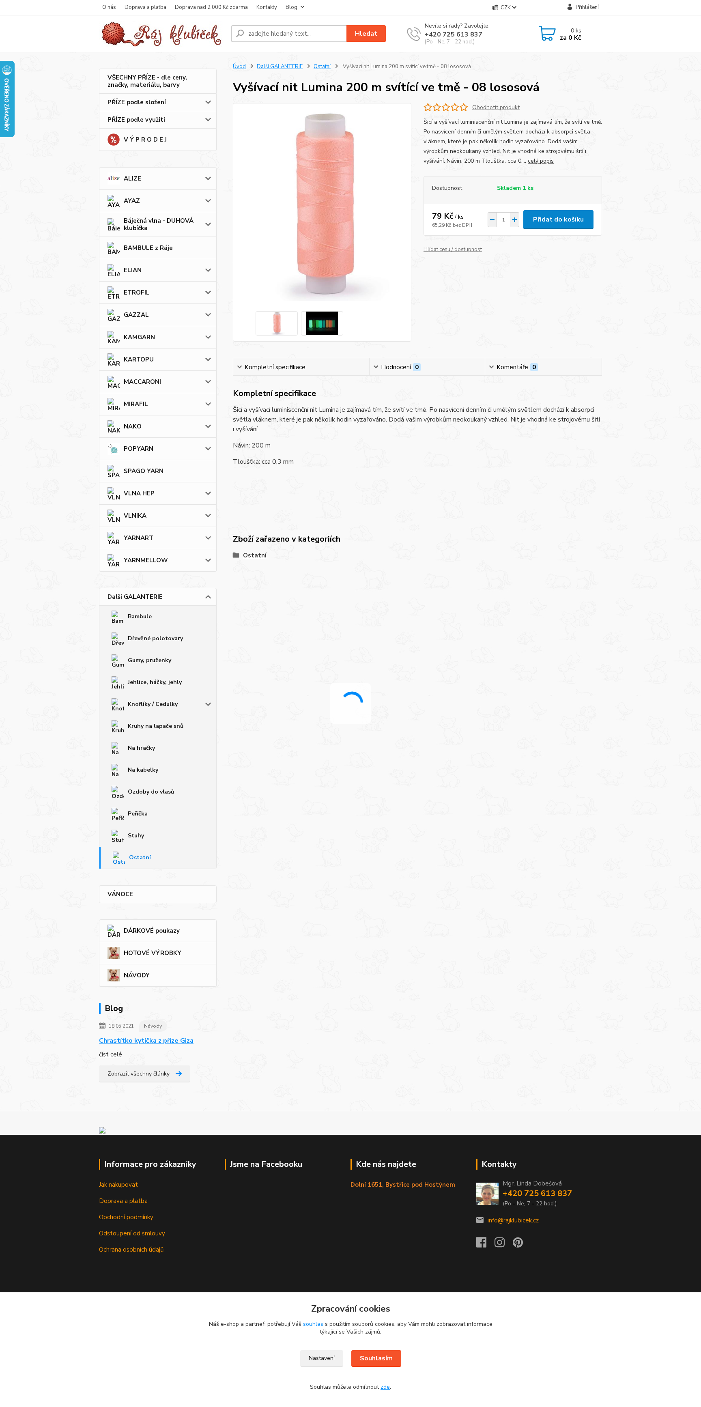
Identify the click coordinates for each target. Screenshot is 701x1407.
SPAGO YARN (143, 471)
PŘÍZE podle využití (136, 120)
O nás (109, 7)
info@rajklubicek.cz (513, 1220)
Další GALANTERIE (135, 597)
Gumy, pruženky (149, 660)
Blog (291, 7)
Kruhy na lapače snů (155, 726)
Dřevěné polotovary (155, 638)
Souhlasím (376, 1358)
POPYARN (138, 449)
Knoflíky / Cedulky (153, 704)
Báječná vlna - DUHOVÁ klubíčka (159, 224)
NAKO (133, 426)
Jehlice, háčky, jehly (155, 682)
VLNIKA (135, 516)
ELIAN (133, 270)
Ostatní (140, 857)
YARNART (138, 538)
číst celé (110, 1054)
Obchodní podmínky (126, 1217)
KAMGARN (139, 337)
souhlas (313, 1324)
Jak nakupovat (118, 1185)
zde (385, 1387)
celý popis (541, 161)
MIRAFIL (136, 404)
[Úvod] (162, 34)
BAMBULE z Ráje (148, 248)
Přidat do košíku (558, 219)
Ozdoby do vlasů (151, 792)
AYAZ (132, 201)
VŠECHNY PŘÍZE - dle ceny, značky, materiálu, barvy (147, 81)
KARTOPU (139, 359)
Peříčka (138, 814)
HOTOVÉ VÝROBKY (152, 953)
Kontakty (266, 7)
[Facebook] (485, 1245)
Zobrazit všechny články (139, 1074)
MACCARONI (142, 382)
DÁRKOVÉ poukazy (152, 931)
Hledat (366, 33)
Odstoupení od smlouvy (132, 1233)
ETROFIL (137, 292)
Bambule (140, 616)
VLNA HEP (139, 493)
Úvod (239, 66)
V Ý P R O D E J (145, 140)
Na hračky (141, 748)
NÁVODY (137, 975)
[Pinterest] (518, 1245)
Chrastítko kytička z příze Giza (146, 1040)
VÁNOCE (120, 894)
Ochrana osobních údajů (131, 1250)
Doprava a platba (145, 7)
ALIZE (132, 178)
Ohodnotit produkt (496, 107)
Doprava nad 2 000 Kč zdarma (211, 7)
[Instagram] (504, 1245)
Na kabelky (143, 770)
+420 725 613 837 (453, 34)
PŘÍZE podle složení (137, 102)
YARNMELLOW (146, 560)
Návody (153, 1026)
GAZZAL (136, 315)
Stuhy (136, 835)
